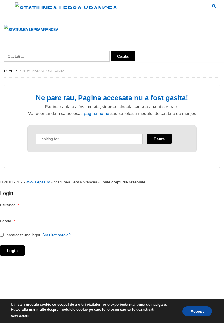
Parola (7, 221)
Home (8, 71)
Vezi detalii (20, 316)
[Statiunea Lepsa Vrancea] (107, 6)
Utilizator (9, 205)
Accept (197, 311)
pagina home (96, 113)
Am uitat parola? (56, 235)
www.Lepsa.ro (38, 182)
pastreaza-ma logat (22, 235)
